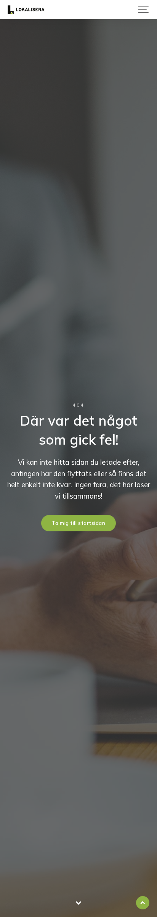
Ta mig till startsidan (78, 523)
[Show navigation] (143, 9)
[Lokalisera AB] (26, 9)
